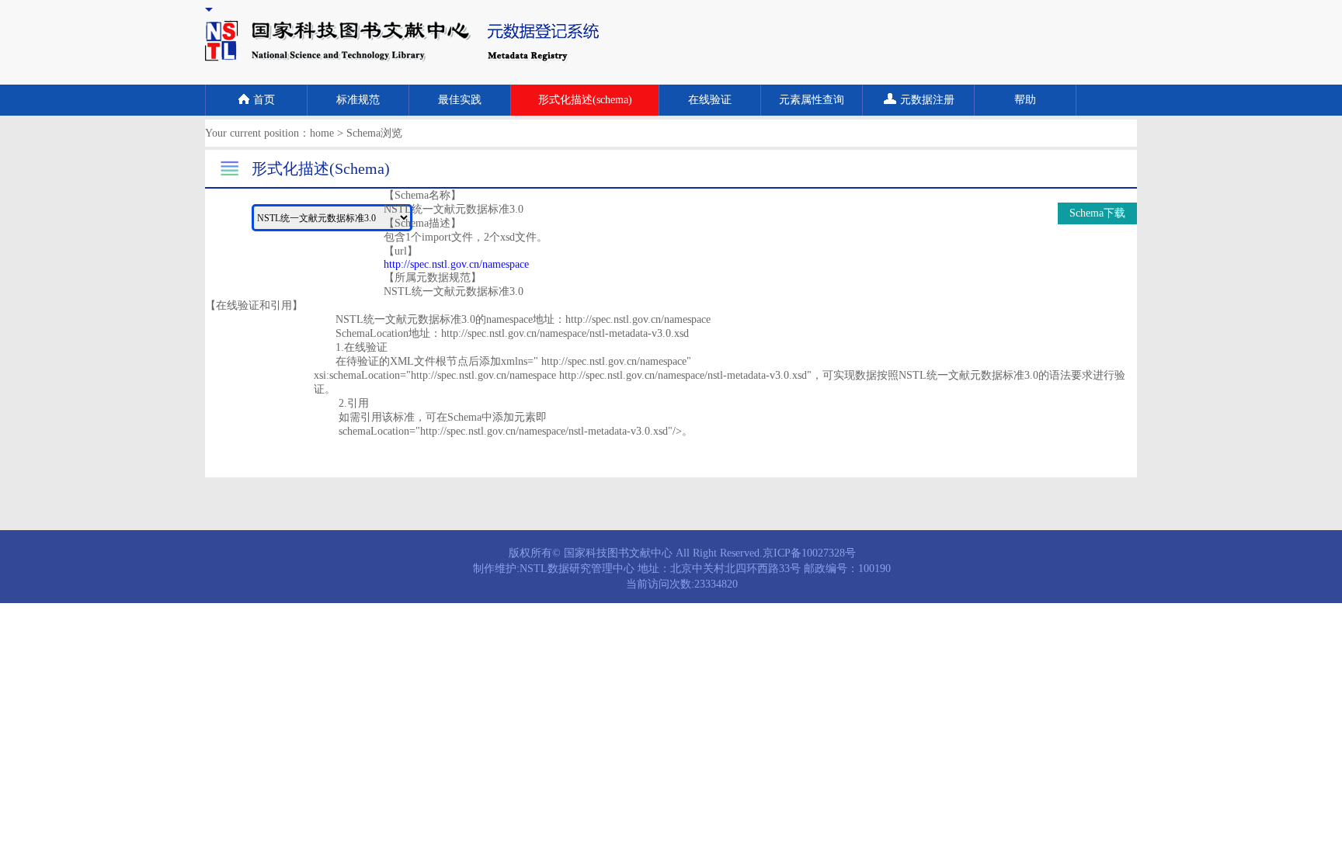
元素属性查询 (811, 100)
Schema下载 (1097, 213)
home (322, 133)
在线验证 (710, 100)
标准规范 (358, 100)
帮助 (1025, 100)
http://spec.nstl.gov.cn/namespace (456, 264)
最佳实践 (460, 100)
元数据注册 (927, 100)
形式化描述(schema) (585, 100)
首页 (264, 100)
